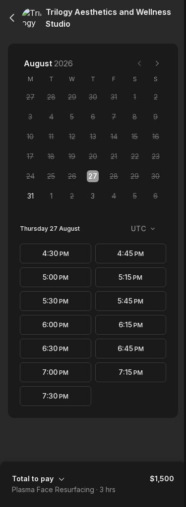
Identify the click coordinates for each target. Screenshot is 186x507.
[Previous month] (139, 63)
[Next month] (157, 63)
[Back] (12, 18)
